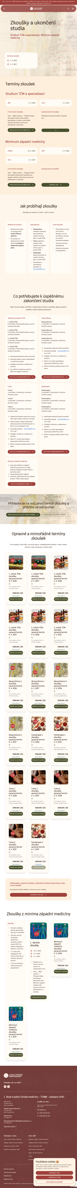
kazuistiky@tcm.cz (39, 269)
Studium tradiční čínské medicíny (38, 1139)
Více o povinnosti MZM (20, 484)
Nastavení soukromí (54, 1182)
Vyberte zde (54, 185)
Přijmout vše (54, 1173)
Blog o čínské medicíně (36, 1153)
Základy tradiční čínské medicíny (13, 1143)
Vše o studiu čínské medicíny (12, 1139)
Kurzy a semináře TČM (35, 1146)
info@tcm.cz (42, 1110)
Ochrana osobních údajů (10, 1172)
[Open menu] (4, 8)
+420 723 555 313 (44, 1113)
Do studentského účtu (38, 997)
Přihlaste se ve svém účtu (20, 130)
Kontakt (31, 1159)
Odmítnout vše (54, 1177)
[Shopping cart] (73, 8)
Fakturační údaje (9, 1126)
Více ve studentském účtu (20, 377)
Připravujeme (39, 867)
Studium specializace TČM (11, 1149)
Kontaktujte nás (37, 895)
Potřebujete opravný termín (54, 515)
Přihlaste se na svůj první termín (21, 515)
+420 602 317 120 (44, 1116)
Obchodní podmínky (9, 1169)
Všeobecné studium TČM (11, 1146)
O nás (30, 1156)
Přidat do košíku (16, 599)
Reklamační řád (7, 1175)
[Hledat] (68, 8)
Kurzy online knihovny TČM (36, 1149)
